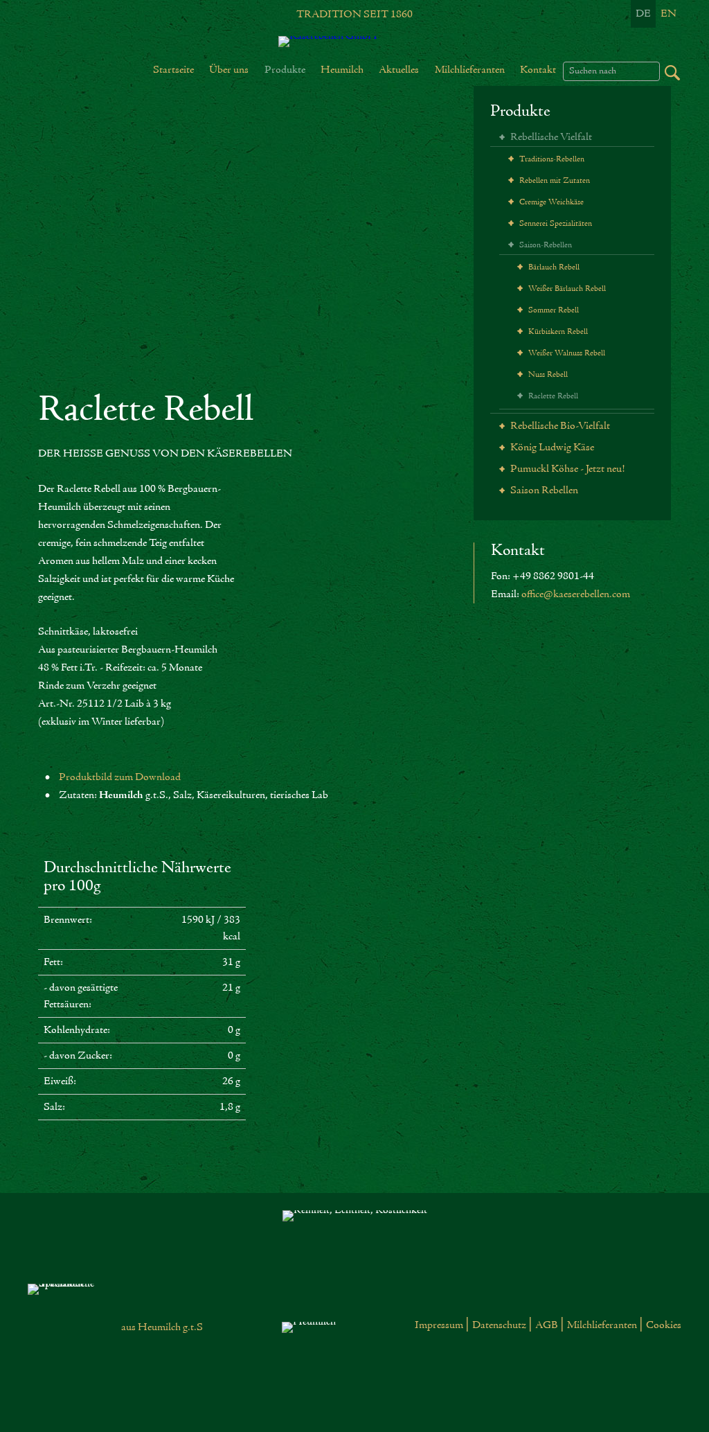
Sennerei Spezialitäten (554, 223)
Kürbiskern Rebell (557, 331)
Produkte (520, 112)
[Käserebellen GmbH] (354, 41)
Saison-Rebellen (544, 245)
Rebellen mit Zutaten (553, 180)
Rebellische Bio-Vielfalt (559, 426)
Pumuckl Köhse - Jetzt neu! (566, 469)
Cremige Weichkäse (550, 202)
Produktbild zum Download (120, 777)
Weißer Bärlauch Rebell (566, 288)
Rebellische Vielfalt (550, 137)
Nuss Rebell (547, 374)
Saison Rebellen (543, 490)
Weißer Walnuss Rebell (565, 353)
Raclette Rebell (552, 396)
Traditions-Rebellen (550, 159)
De (643, 14)
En (668, 14)
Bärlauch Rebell (553, 267)
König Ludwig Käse (551, 447)
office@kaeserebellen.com (575, 594)
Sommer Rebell (552, 310)
